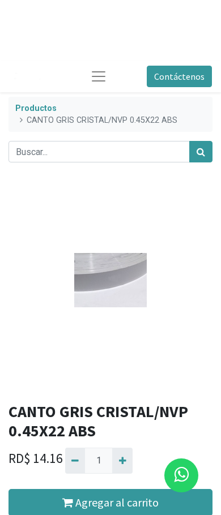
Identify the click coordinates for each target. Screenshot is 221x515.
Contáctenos (179, 76)
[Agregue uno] (122, 461)
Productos (36, 108)
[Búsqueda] (200, 151)
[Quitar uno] (75, 461)
